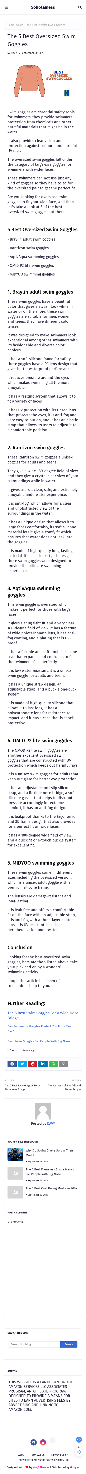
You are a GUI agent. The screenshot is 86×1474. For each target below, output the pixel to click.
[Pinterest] (52, 1440)
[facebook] (33, 1442)
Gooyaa (75, 1467)
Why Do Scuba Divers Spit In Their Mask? (49, 1153)
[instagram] (43, 1442)
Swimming (28, 1050)
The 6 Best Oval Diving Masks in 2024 (51, 1188)
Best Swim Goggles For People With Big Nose (39, 1041)
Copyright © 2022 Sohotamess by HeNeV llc (43, 1460)
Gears (19, 24)
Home (11, 24)
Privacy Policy (59, 1455)
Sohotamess (43, 7)
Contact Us (38, 1455)
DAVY (14, 52)
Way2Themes (41, 1467)
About (21, 1455)
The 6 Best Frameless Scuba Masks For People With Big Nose (50, 1172)
